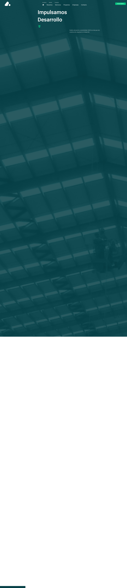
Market (50, 2)
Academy (44, 2)
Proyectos (67, 5)
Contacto (84, 5)
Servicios (58, 5)
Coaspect (57, 2)
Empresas (75, 5)
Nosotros (49, 5)
